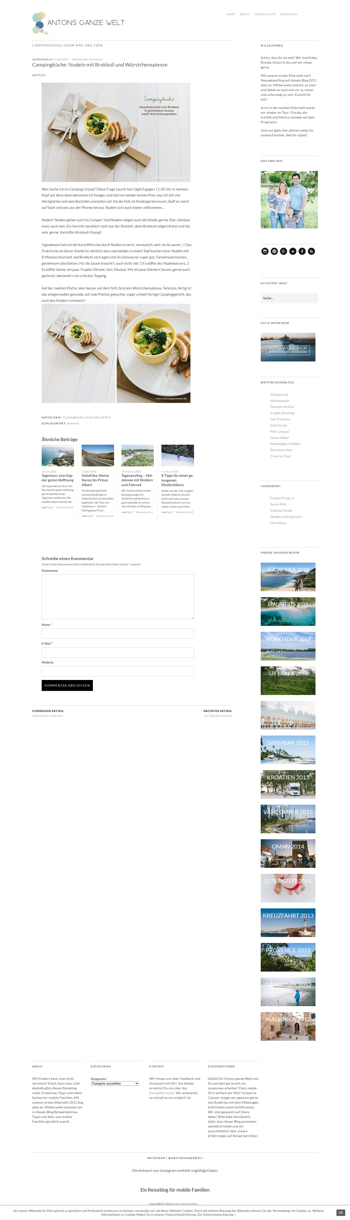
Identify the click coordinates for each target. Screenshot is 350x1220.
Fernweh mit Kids (282, 407)
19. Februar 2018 (130, 471)
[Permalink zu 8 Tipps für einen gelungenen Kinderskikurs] (177, 456)
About (245, 14)
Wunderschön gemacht (286, 517)
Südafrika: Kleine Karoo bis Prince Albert (95, 480)
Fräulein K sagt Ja (282, 498)
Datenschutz (265, 14)
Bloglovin (292, 254)
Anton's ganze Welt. (185, 1203)
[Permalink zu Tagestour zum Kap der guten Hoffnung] (58, 455)
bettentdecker (280, 401)
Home (230, 14)
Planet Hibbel (279, 438)
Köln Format (278, 425)
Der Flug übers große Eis (218, 713)
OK (341, 1213)
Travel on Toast (280, 456)
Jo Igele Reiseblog (282, 413)
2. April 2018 (89, 471)
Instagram (265, 254)
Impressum (289, 14)
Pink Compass (280, 431)
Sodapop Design (281, 510)
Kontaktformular (161, 1093)
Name (47, 625)
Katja (41, 75)
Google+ (283, 254)
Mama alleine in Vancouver (48, 713)
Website (48, 662)
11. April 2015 (60, 59)
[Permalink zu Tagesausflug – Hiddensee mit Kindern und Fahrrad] (137, 455)
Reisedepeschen (281, 450)
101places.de (279, 394)
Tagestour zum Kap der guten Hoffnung (58, 477)
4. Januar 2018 (169, 471)
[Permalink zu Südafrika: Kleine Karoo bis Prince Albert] (98, 455)
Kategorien (98, 1079)
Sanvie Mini (278, 504)
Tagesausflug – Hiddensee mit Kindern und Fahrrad (137, 480)
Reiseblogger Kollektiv (285, 444)
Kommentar (50, 570)
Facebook (302, 254)
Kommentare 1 (144, 512)
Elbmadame (278, 523)
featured (73, 423)
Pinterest (274, 254)
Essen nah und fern (83, 45)
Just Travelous (280, 419)
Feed (311, 254)
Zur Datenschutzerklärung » (216, 1214)
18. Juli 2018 (49, 471)
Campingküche (46, 45)
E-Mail (47, 643)
